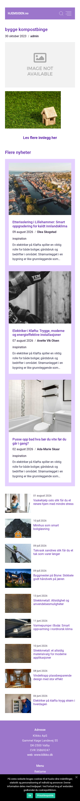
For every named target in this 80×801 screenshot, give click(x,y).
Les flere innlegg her (40, 137)
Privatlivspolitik (45, 795)
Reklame (40, 771)
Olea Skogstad (46, 232)
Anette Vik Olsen (48, 340)
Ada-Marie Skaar (48, 449)
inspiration (19, 238)
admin (34, 36)
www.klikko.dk (43, 755)
